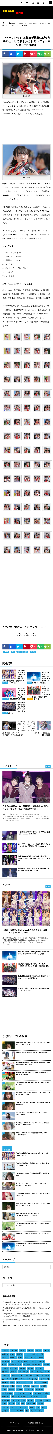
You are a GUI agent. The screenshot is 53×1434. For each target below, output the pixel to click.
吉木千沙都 (45, 1375)
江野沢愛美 (40, 1361)
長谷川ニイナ (29, 1389)
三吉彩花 (46, 1393)
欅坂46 (32, 1407)
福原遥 (41, 1354)
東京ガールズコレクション (18, 1407)
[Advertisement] (26, 129)
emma (12, 1354)
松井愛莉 (22, 1350)
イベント (5, 698)
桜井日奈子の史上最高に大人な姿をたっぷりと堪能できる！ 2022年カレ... (33, 1043)
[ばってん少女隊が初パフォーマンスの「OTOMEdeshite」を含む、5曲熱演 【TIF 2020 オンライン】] (34, 694)
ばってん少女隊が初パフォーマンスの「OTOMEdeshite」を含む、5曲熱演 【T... (33, 965)
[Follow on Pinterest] (33, 635)
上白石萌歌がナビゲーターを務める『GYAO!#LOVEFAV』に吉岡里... (27, 1214)
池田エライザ (6, 1379)
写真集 (29, 1404)
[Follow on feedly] (43, 2)
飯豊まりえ (5, 1396)
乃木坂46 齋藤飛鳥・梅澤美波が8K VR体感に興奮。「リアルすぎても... (33, 1164)
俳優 (30, 1396)
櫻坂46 (47, 1372)
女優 (37, 1407)
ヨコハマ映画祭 (23, 1372)
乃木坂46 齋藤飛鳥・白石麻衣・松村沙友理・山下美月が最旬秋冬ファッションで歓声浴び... (34, 858)
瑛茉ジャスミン (30, 1357)
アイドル (30, 698)
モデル (4, 1389)
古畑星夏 (40, 1372)
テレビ (37, 1382)
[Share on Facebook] (22, 2)
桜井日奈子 (15, 1375)
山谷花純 (38, 1350)
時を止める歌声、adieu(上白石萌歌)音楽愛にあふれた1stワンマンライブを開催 (33, 953)
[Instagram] (33, 2)
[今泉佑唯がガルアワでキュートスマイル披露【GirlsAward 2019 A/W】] (9, 835)
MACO (20, 1357)
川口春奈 (13, 1372)
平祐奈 (4, 1404)
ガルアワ (5, 1407)
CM (34, 1404)
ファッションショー (37, 1411)
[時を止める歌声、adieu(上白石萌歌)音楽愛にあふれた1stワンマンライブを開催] (34, 680)
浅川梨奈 (46, 1364)
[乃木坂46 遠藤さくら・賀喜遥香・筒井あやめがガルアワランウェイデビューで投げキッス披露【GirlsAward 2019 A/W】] (26, 787)
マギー (27, 1354)
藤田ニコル (15, 1361)
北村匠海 (19, 1354)
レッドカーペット (25, 1393)
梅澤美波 (12, 1389)
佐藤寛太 (30, 1350)
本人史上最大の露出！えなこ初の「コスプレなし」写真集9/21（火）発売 (33, 1184)
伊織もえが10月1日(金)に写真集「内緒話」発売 (31, 1052)
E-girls (4, 1364)
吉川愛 (12, 1382)
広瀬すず (40, 1357)
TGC (21, 1411)
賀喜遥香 (44, 1386)
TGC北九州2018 (26, 1375)
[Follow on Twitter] (27, 2)
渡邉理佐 (24, 1396)
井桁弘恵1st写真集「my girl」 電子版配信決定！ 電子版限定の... (33, 1104)
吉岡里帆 (26, 1386)
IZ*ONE (29, 1382)
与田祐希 (24, 1379)
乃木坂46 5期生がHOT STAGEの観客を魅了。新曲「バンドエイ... (32, 1154)
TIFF (16, 1393)
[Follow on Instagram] (26, 635)
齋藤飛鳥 (37, 1396)
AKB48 (6, 652)
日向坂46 (39, 1400)
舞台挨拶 (41, 1404)
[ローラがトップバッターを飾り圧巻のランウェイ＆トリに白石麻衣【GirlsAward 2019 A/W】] (9, 848)
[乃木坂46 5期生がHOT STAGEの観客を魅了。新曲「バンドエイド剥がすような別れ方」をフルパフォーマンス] (26, 908)
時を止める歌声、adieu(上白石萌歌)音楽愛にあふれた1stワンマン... (33, 1244)
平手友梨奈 (39, 1368)
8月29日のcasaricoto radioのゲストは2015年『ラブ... (33, 1234)
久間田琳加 (15, 1396)
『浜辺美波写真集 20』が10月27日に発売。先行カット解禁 (32, 1084)
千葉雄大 (5, 1368)
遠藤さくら (5, 1375)
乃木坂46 (5, 1411)
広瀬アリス (13, 1368)
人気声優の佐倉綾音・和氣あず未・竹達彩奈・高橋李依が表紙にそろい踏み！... (33, 1063)
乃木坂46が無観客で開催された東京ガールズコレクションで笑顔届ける (34, 977)
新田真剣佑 (5, 1361)
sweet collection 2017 (34, 1364)
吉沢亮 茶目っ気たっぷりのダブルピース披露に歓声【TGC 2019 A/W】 (33, 870)
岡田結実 (5, 1372)
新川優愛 (20, 1389)
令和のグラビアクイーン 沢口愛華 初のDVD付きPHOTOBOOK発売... (32, 1074)
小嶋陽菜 (34, 1354)
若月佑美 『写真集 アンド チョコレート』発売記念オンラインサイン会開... (32, 1124)
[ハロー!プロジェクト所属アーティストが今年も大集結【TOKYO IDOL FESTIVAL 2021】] (9, 696)
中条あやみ (37, 1393)
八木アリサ (13, 1350)
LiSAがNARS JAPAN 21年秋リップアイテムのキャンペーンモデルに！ (26, 1325)
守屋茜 (12, 1386)
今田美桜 (44, 1382)
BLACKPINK (21, 1382)
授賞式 (23, 1400)
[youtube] (38, 2)
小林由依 (46, 1350)
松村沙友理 (15, 1400)
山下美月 (37, 1375)
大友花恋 (24, 1361)
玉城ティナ (39, 1389)
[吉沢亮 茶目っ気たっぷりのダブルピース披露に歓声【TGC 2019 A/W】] (9, 872)
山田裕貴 (5, 1382)
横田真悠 (32, 1361)
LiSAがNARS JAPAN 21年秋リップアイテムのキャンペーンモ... (33, 1194)
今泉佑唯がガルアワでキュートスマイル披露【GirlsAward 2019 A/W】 (34, 833)
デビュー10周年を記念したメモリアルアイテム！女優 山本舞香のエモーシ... (33, 1094)
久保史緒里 (12, 1364)
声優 (19, 1364)
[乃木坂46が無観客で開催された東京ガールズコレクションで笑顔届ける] (9, 710)
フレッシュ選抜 (22, 652)
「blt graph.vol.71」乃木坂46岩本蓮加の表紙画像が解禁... (33, 1174)
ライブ (33, 652)
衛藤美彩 (22, 1368)
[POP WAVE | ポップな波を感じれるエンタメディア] (12, 14)
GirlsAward (14, 1411)
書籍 (27, 1411)
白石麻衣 (12, 1404)
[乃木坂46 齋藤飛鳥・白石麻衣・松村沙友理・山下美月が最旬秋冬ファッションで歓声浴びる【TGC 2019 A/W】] (9, 860)
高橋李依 (5, 1350)
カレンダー (35, 1386)
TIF (13, 652)
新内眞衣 (5, 1357)
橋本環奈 (30, 1368)
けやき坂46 (6, 1400)
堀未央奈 (5, 1386)
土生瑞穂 (31, 1400)
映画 (22, 1404)
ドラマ (44, 1396)
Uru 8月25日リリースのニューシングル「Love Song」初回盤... (31, 1114)
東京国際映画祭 (7, 1393)
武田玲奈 (5, 1354)
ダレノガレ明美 (45, 1379)
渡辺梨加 (13, 1357)
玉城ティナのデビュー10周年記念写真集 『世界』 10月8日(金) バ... (32, 1134)
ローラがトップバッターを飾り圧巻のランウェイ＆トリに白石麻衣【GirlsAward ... (34, 845)
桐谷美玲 (16, 1379)
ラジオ (33, 1372)
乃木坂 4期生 (33, 1379)
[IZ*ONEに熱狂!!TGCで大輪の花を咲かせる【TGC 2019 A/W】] (9, 992)
